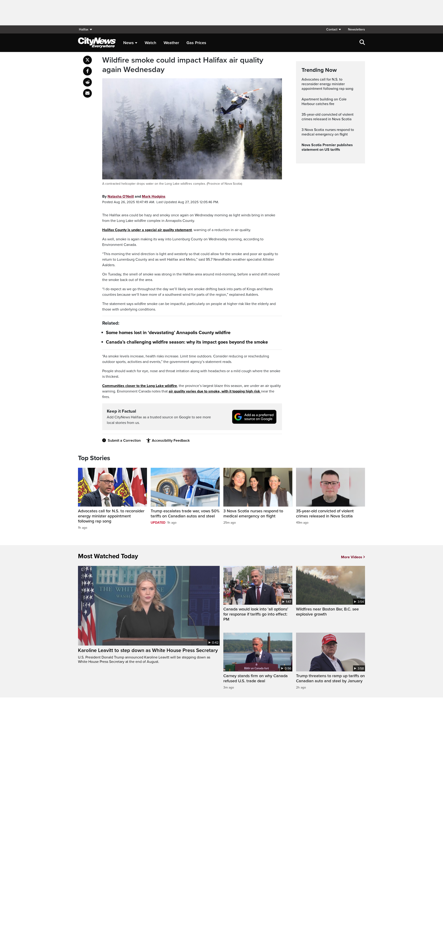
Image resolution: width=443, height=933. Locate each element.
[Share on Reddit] (87, 82)
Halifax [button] (83, 29)
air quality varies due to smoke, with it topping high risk (214, 391)
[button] (333, 29)
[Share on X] (87, 60)
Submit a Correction (124, 440)
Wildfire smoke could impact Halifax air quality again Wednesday (182, 65)
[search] (362, 42)
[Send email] (87, 93)
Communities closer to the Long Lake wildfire (139, 385)
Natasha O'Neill (121, 196)
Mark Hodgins (153, 196)
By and (133, 196)
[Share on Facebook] (87, 71)
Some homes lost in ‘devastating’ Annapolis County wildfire (168, 332)
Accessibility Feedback (171, 440)
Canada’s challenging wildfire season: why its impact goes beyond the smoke (187, 342)
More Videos (351, 557)
